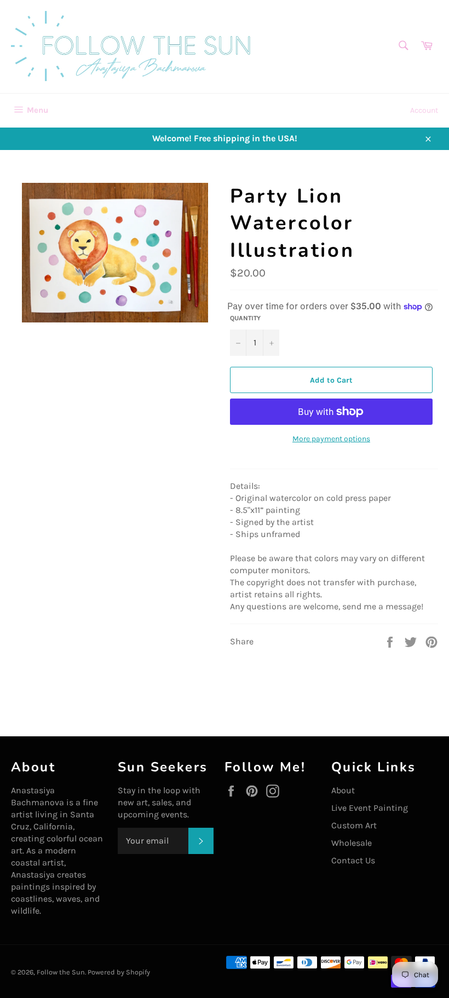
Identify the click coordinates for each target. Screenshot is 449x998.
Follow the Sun (61, 972)
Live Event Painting (369, 808)
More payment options (331, 438)
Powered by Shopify (119, 972)
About (343, 790)
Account (424, 110)
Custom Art (354, 825)
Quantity (245, 318)
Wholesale (351, 843)
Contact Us (353, 860)
